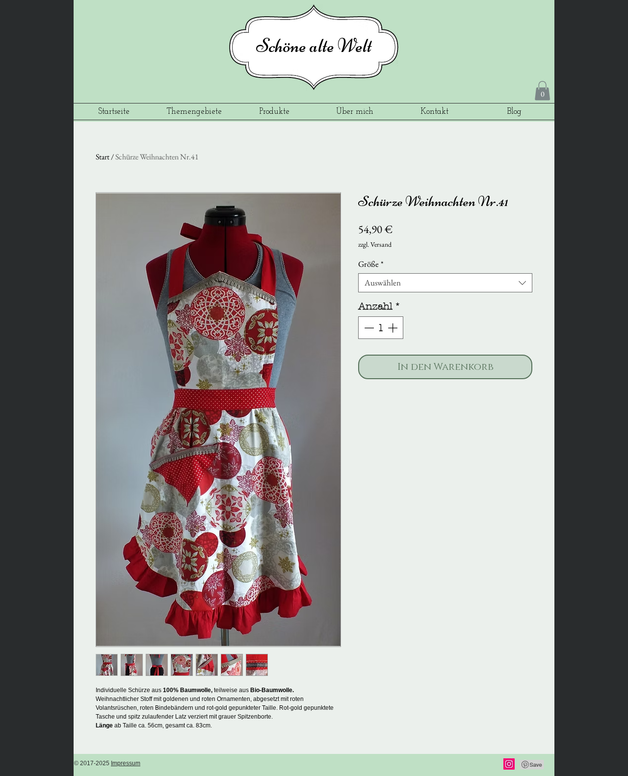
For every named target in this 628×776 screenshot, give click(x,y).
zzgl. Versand (375, 244)
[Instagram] (509, 764)
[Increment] (393, 327)
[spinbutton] (380, 327)
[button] (542, 90)
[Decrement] (368, 327)
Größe (371, 264)
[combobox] (445, 282)
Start (102, 157)
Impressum (125, 763)
